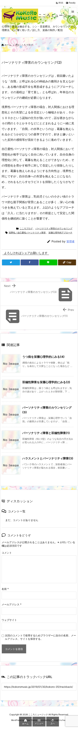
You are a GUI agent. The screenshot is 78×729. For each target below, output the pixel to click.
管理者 (70, 241)
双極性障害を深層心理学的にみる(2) (46, 382)
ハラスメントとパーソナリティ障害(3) (47, 458)
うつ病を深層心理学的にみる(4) (43, 356)
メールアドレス (11, 604)
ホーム (7, 44)
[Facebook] (30, 262)
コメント (7, 552)
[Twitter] (11, 262)
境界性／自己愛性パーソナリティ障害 (27, 232)
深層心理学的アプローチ (60, 232)
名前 (5, 588)
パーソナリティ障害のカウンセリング (53, 228)
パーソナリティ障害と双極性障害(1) (46, 433)
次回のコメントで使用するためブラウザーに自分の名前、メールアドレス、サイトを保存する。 (40, 637)
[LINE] (48, 262)
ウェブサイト (9, 619)
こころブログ (26, 44)
